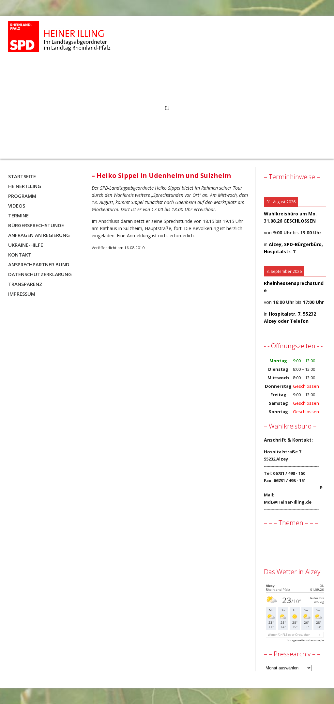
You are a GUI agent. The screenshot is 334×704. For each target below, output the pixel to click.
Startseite (22, 176)
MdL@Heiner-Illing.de (287, 502)
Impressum (21, 293)
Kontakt (19, 254)
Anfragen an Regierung (39, 235)
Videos (16, 205)
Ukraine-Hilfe (25, 245)
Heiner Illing (24, 186)
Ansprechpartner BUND (38, 264)
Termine (18, 215)
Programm (22, 196)
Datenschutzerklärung (40, 274)
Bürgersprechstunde (36, 225)
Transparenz (25, 284)
